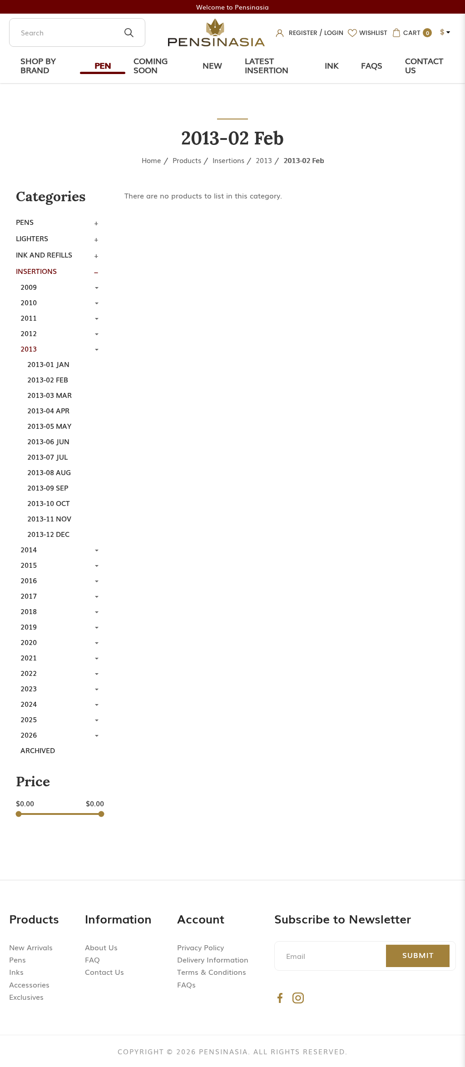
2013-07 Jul (47, 457)
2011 (28, 318)
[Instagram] (298, 997)
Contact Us (424, 65)
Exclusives (26, 996)
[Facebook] (280, 997)
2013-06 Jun (48, 441)
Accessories (29, 984)
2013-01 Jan (48, 364)
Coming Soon (151, 65)
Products (187, 160)
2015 (28, 565)
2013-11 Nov (49, 518)
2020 (28, 642)
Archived (37, 750)
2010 (28, 302)
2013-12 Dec (48, 534)
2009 (28, 287)
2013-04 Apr (48, 410)
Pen (102, 64)
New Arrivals (31, 947)
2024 (28, 704)
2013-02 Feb (303, 160)
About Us (101, 947)
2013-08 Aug (49, 472)
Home (151, 160)
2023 (28, 688)
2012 (28, 333)
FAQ (92, 959)
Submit (418, 954)
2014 (28, 549)
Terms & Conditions (211, 971)
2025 (28, 719)
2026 (28, 734)
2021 (28, 657)
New (212, 64)
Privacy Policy (200, 947)
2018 (28, 611)
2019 (28, 626)
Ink (331, 65)
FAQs (186, 984)
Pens (25, 222)
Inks (16, 971)
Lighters (32, 238)
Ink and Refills (44, 254)
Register (303, 32)
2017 (28, 595)
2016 (28, 580)
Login (333, 32)
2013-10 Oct (48, 503)
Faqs (371, 64)
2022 (28, 673)
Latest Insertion (266, 65)
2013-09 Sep (47, 487)
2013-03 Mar (49, 395)
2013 (264, 160)
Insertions (228, 160)
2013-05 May (49, 426)
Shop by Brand (38, 65)
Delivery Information (212, 959)
